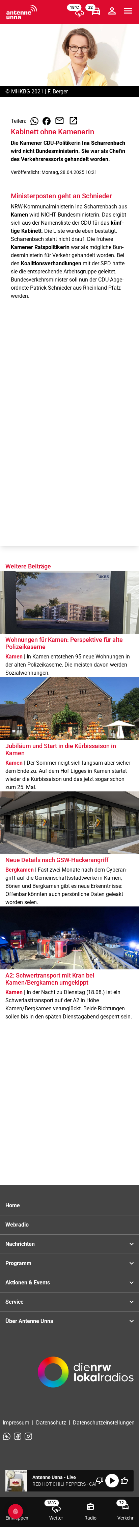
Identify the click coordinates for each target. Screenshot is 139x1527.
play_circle (112, 1481)
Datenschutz (51, 1422)
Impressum (16, 1422)
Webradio (17, 1224)
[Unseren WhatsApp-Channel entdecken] (7, 1436)
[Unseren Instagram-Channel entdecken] (28, 1436)
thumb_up (124, 1481)
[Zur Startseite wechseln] (21, 12)
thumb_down (100, 1481)
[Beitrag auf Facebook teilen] (47, 121)
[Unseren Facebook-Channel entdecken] (17, 1436)
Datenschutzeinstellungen (104, 1422)
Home (12, 1205)
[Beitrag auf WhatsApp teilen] (34, 121)
